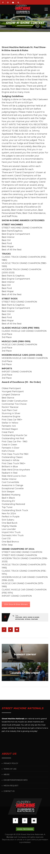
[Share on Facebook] (4, 629)
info (25, 617)
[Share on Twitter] (10, 629)
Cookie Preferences (25, 829)
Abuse (7, 774)
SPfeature (19, 619)
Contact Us (9, 791)
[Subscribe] (13, 2)
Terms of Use (10, 769)
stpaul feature (31, 619)
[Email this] (17, 629)
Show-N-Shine (33, 617)
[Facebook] (3, 2)
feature (18, 617)
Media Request (11, 786)
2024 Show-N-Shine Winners (16, 604)
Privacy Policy (11, 763)
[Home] (22, 9)
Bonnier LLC (12, 837)
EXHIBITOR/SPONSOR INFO (16, 780)
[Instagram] (7, 2)
